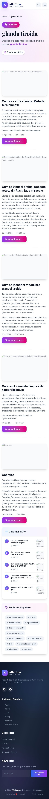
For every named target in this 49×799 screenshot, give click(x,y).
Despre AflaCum (8, 739)
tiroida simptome (16, 638)
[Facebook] (4, 689)
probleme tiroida (16, 617)
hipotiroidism (14, 623)
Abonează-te (39, 773)
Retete (7, 709)
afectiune (13, 649)
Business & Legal (12, 724)
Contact (5, 743)
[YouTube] (10, 689)
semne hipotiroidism (27, 644)
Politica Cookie (8, 748)
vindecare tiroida (16, 633)
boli (10, 644)
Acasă (4, 17)
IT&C (7, 713)
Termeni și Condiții (9, 752)
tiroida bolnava (36, 638)
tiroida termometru (16, 628)
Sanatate (8, 720)
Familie (7, 705)
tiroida (32, 617)
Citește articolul (12, 141)
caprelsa (27, 649)
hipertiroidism (32, 623)
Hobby (7, 717)
